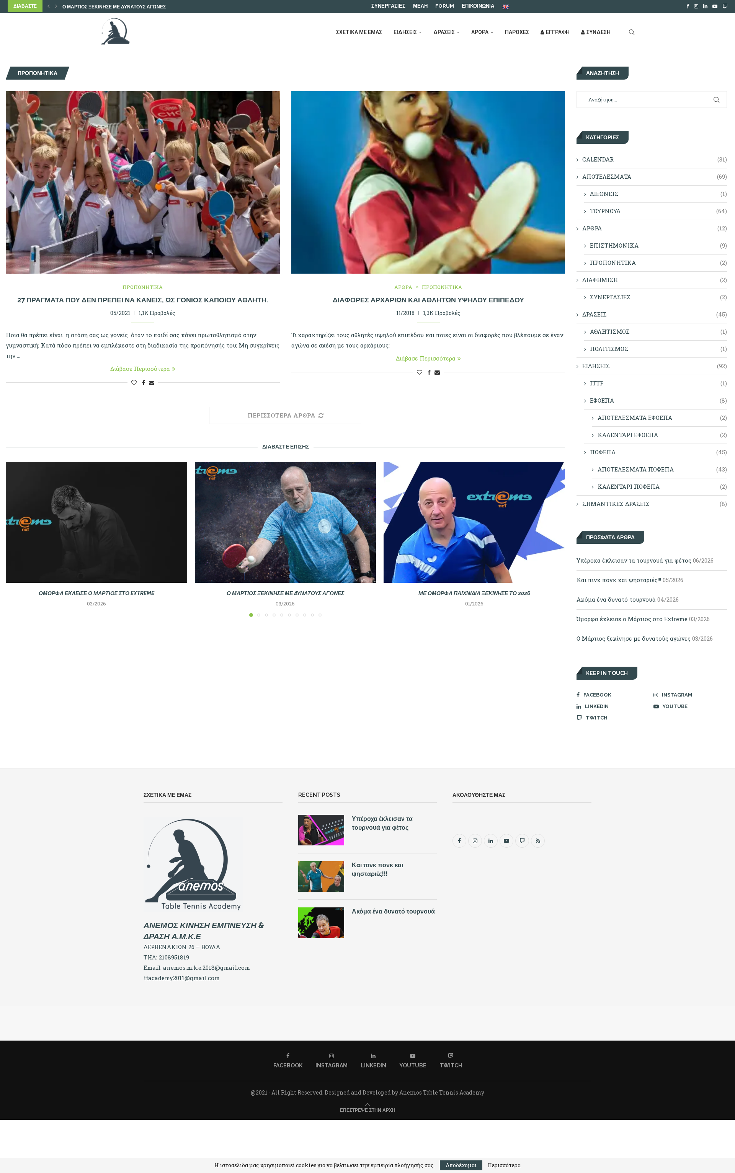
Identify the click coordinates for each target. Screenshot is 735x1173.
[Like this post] (134, 382)
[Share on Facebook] (143, 382)
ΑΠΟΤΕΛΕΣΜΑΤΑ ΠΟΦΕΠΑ (662, 469)
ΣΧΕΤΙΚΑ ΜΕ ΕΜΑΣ (359, 32)
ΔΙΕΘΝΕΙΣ (658, 193)
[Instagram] (696, 6)
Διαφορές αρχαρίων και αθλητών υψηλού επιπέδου (428, 300)
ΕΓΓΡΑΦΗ (558, 32)
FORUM (444, 6)
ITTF (658, 383)
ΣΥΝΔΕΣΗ (598, 32)
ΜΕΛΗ (420, 6)
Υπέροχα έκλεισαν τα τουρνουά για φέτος (634, 560)
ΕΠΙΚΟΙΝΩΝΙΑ (478, 6)
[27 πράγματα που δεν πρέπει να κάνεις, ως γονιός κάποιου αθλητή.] (143, 182)
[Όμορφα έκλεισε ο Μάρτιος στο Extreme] (96, 522)
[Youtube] (714, 6)
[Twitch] (724, 6)
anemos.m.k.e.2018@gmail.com (206, 967)
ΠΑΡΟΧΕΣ (517, 32)
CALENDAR (654, 159)
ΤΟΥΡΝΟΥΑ (658, 211)
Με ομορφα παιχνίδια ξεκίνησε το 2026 (112, 7)
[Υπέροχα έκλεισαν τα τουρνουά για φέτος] (321, 830)
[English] (506, 6)
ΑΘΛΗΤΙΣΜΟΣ (658, 331)
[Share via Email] (151, 382)
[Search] (631, 32)
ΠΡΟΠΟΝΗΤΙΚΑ (658, 262)
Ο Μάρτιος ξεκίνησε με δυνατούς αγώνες (285, 593)
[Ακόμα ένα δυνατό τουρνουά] (321, 922)
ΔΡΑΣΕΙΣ (444, 32)
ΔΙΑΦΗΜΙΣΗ (654, 280)
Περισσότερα (504, 1165)
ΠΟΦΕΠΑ (658, 452)
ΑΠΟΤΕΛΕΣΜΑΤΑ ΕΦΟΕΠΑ (662, 417)
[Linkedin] (705, 6)
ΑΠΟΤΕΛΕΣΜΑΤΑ (654, 176)
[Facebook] (687, 6)
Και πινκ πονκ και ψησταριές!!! (619, 580)
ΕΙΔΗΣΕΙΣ (405, 32)
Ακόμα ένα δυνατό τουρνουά (616, 599)
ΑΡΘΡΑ (479, 32)
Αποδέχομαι (461, 1165)
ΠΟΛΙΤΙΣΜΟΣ (658, 348)
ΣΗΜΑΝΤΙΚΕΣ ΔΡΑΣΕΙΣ (654, 503)
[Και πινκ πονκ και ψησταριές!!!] (321, 876)
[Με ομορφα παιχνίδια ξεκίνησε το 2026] (474, 522)
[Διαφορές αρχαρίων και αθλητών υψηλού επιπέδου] (428, 182)
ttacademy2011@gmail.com (182, 978)
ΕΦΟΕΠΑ (658, 400)
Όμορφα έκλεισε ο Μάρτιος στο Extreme (96, 593)
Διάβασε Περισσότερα (140, 368)
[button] (49, 6)
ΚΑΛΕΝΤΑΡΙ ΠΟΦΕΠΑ (662, 486)
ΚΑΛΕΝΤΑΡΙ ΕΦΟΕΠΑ (662, 435)
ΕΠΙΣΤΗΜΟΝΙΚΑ (658, 245)
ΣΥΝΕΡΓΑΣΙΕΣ (388, 6)
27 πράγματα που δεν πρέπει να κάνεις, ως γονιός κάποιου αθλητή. (142, 300)
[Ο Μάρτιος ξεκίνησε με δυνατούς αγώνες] (285, 522)
